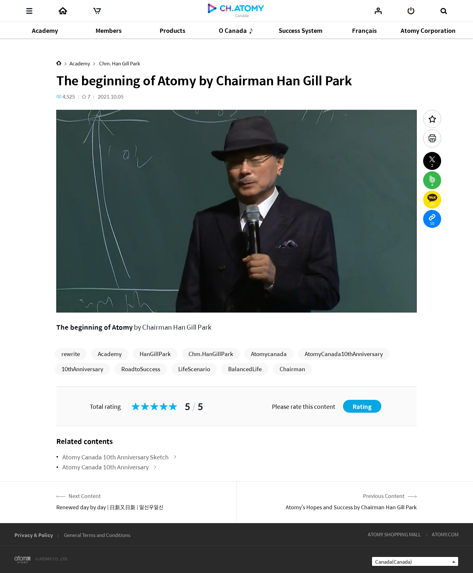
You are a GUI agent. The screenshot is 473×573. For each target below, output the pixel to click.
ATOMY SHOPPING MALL (394, 534)
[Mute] (107, 304)
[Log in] (411, 11)
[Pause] (69, 304)
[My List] (378, 10)
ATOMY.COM (445, 534)
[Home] (62, 11)
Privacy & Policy (33, 535)
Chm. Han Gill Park (119, 63)
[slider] (236, 295)
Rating (362, 406)
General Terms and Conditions (97, 535)
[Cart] (97, 11)
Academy (80, 63)
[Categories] (29, 11)
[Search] (444, 11)
